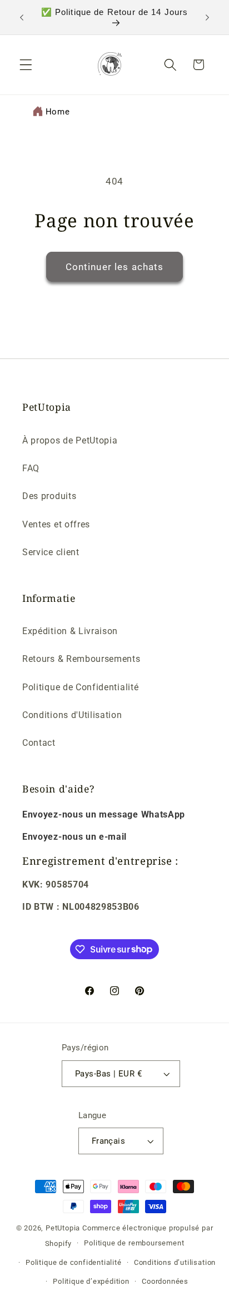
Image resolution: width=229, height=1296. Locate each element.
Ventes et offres (56, 524)
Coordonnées (165, 1281)
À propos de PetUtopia (70, 440)
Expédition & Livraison (70, 631)
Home (58, 112)
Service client (50, 552)
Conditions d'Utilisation (72, 715)
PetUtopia (63, 1228)
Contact (39, 742)
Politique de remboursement (134, 1243)
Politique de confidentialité (74, 1262)
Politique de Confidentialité (80, 687)
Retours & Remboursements (81, 659)
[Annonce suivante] (207, 17)
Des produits (49, 496)
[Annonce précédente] (21, 17)
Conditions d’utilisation (175, 1262)
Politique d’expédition (91, 1281)
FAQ (30, 468)
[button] (26, 65)
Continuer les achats (115, 266)
